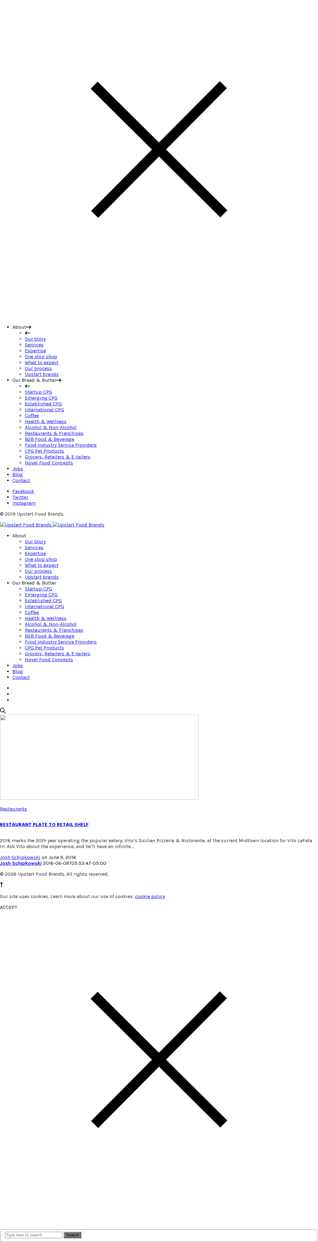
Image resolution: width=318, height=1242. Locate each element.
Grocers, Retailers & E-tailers (57, 654)
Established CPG (43, 600)
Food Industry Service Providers (61, 642)
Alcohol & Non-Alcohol (51, 624)
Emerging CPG (41, 595)
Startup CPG (38, 589)
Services (34, 547)
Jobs (17, 665)
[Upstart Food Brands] (52, 525)
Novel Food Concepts (49, 659)
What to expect (41, 565)
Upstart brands (42, 577)
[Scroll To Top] (1, 885)
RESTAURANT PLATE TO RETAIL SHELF (44, 824)
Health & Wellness (45, 618)
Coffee (32, 612)
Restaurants (13, 809)
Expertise (35, 553)
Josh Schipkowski (20, 857)
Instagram (24, 503)
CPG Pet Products (44, 648)
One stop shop (41, 559)
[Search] (3, 712)
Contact (21, 677)
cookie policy (150, 896)
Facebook (23, 491)
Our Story (35, 541)
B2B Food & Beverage (49, 636)
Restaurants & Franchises (54, 630)
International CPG (44, 606)
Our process (38, 571)
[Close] (159, 316)
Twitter (20, 497)
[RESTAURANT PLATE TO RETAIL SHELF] (99, 798)
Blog (17, 671)
